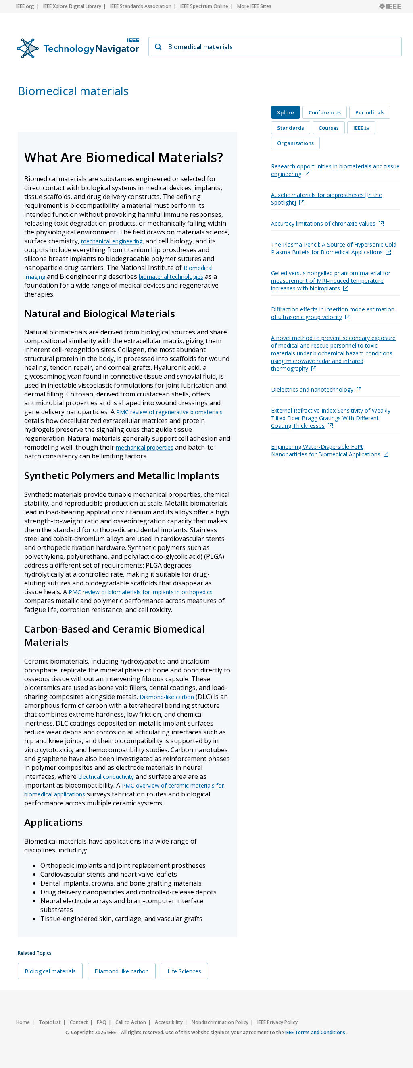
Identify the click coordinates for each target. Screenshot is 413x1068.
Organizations (295, 143)
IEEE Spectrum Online (204, 6)
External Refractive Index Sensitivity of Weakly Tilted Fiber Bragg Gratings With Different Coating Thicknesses (330, 417)
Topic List (50, 1022)
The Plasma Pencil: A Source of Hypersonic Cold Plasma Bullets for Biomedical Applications (333, 248)
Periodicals (369, 112)
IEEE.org (25, 6)
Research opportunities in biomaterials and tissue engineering (335, 170)
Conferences (325, 112)
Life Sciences (184, 971)
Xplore (285, 112)
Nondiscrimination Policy (220, 1022)
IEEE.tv (361, 127)
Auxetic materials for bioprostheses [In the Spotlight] (326, 198)
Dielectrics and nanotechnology (312, 389)
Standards (290, 127)
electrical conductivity (106, 776)
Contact (79, 1022)
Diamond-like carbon (167, 697)
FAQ (101, 1022)
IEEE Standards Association (140, 6)
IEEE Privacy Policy (277, 1022)
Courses (329, 127)
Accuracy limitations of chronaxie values (323, 223)
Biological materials (50, 971)
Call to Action (130, 1022)
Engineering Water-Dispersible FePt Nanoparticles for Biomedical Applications (325, 450)
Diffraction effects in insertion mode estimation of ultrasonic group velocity (332, 313)
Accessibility (169, 1022)
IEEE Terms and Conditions (315, 1032)
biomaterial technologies (171, 276)
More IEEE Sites (254, 6)
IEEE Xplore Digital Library (72, 6)
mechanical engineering (111, 241)
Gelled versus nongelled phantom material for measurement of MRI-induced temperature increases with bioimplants (330, 280)
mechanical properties (144, 447)
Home (23, 1022)
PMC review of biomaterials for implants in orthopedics (141, 592)
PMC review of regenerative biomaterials (169, 412)
